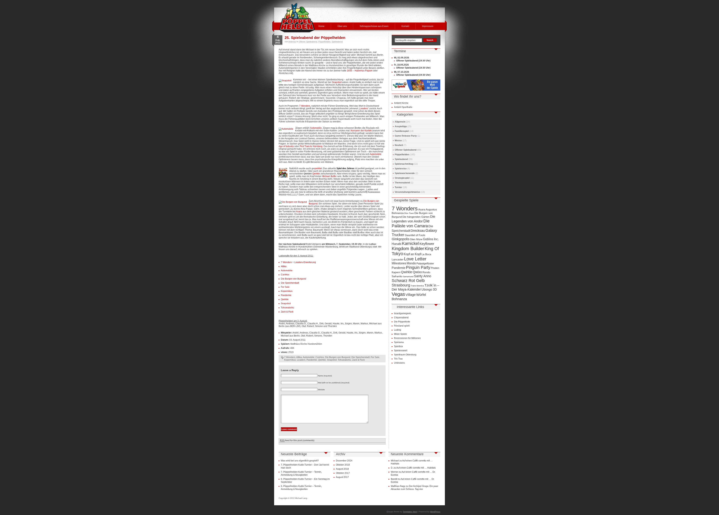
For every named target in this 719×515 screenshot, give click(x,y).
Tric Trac (398, 358)
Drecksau (418, 230)
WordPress (435, 512)
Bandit (394, 479)
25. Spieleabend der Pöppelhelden (315, 38)
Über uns (342, 26)
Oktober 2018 (343, 464)
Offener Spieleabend (308, 41)
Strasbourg (401, 285)
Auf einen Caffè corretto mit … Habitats (416, 467)
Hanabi (396, 243)
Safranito (397, 276)
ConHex (285, 274)
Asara (299, 211)
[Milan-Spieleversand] (416, 90)
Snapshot (337, 82)
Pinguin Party (418, 267)
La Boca (426, 254)
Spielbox (398, 346)
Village (411, 295)
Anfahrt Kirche (401, 103)
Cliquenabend (401, 317)
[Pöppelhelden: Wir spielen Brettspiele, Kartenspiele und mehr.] (297, 17)
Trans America (417, 286)
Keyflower (426, 244)
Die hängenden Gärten (416, 216)
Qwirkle (316, 173)
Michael (395, 460)
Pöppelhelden (324, 41)
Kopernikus (286, 291)
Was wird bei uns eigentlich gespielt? (300, 460)
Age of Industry (286, 146)
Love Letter (415, 258)
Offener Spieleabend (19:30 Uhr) (413, 60)
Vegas (398, 294)
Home (321, 26)
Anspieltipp (401, 126)
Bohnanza (398, 213)
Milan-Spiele (400, 334)
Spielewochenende (405, 173)
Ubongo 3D (429, 289)
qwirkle (317, 168)
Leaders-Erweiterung (305, 262)
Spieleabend (337, 41)
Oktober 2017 (343, 473)
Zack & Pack (287, 311)
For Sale (285, 287)
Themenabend (402, 182)
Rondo (426, 272)
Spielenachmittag (404, 164)
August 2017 (342, 477)
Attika (283, 266)
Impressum (427, 26)
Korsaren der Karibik (361, 130)
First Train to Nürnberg (311, 146)
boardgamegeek (402, 313)
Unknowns (399, 363)
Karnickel (410, 243)
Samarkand (408, 276)
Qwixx (417, 272)
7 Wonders (304, 106)
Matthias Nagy (398, 486)
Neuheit (399, 145)
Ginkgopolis (400, 239)
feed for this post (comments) (297, 440)
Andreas (292, 41)
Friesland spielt (401, 325)
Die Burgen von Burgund (293, 278)
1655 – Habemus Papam (359, 70)
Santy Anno (422, 276)
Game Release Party (406, 136)
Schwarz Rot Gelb (408, 280)
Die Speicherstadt (290, 283)
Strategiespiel (402, 178)
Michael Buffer (329, 176)
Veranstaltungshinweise (407, 192)
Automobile (316, 128)
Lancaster (398, 259)
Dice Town (409, 213)
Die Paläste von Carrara (411, 223)
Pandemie (286, 295)
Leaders (364, 108)
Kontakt (405, 26)
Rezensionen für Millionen (407, 338)
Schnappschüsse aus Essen (374, 26)
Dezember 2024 (344, 460)
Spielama (399, 342)
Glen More (416, 239)
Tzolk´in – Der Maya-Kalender (415, 287)
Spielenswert (400, 350)
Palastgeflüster (425, 263)
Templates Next (410, 512)
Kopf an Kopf (412, 254)
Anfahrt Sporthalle (403, 107)
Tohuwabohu (287, 307)
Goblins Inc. (431, 239)
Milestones (399, 263)
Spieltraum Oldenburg (405, 354)
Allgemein (400, 121)
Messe (398, 140)
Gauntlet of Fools (415, 235)
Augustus (431, 209)
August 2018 (342, 469)
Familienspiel (402, 131)
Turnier (398, 187)
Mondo (411, 263)
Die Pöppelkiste (402, 321)
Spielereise (401, 168)
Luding (397, 330)
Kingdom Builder (408, 248)
